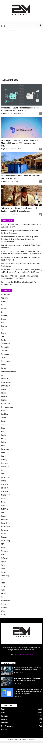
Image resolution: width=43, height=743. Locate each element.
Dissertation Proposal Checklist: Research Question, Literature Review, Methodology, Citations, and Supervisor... (28, 691)
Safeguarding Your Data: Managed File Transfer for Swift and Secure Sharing (21, 109)
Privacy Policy (13, 739)
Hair (2, 432)
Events (3, 389)
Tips (2, 579)
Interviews (5, 467)
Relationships (6, 526)
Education (4, 379)
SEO (2, 544)
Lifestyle (4, 481)
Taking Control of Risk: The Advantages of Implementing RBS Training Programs (19, 209)
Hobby (3, 442)
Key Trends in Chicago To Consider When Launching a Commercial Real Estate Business (20, 277)
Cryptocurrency (6, 361)
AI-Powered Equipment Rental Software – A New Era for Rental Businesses (20, 232)
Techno (3, 572)
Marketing (4, 491)
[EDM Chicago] (21, 11)
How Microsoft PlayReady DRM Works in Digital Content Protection (21, 246)
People (3, 516)
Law (2, 474)
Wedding (4, 607)
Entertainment (6, 382)
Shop (3, 548)
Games (3, 417)
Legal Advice (5, 477)
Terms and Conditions (27, 739)
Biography (4, 315)
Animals (4, 301)
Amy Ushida (5, 113)
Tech (3, 569)
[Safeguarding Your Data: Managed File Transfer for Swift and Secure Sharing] (21, 95)
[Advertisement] (21, 55)
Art (2, 305)
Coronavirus (5, 354)
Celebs (3, 340)
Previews (4, 519)
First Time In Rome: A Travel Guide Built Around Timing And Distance (20, 265)
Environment (5, 386)
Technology (5, 576)
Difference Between (8, 372)
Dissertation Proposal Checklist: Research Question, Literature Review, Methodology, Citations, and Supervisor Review (19, 239)
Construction (5, 344)
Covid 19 (4, 358)
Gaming (3, 421)
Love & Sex (5, 488)
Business (4, 326)
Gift (2, 424)
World (3, 611)
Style (3, 565)
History (3, 439)
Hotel (3, 453)
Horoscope (5, 449)
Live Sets (4, 484)
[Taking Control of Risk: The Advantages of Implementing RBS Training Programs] (21, 195)
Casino (3, 333)
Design (3, 368)
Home (2, 31)
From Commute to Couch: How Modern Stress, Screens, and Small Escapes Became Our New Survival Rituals (21, 271)
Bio (2, 312)
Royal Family (5, 541)
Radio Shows (5, 523)
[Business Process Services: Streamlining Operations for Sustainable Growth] (7, 671)
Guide (3, 428)
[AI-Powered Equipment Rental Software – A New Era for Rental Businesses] (7, 681)
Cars (2, 329)
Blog (2, 322)
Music (3, 505)
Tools (3, 583)
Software (4, 558)
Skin (2, 555)
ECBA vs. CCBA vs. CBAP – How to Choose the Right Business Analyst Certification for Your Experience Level (21, 252)
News (3, 512)
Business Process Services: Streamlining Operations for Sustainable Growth (21, 225)
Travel (3, 586)
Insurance (4, 463)
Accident (4, 298)
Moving (3, 502)
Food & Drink (5, 403)
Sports (3, 562)
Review (3, 534)
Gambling (4, 414)
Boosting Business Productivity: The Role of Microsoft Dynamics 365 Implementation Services (19, 143)
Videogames (5, 600)
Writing (3, 614)
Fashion (4, 393)
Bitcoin (3, 319)
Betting (3, 308)
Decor (3, 365)
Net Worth (4, 509)
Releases (4, 530)
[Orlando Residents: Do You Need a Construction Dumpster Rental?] (21, 162)
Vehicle (3, 593)
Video (3, 597)
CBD (2, 337)
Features (4, 396)
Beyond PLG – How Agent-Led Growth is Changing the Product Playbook (20, 258)
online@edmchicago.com (25, 654)
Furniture (4, 410)
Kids (2, 470)
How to (3, 456)
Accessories (5, 294)
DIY (2, 375)
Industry (4, 460)
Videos (3, 604)
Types (3, 590)
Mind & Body (5, 495)
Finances (4, 400)
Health (3, 435)
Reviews (4, 537)
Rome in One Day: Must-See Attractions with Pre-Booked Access (19, 283)
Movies (3, 498)
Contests (4, 351)
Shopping (4, 551)
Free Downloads (7, 407)
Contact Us (5, 347)
